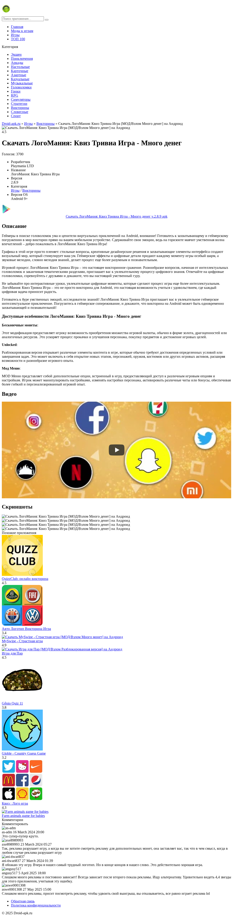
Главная (17, 27)
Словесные (19, 112)
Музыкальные (22, 83)
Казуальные (20, 79)
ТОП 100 (18, 39)
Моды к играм (22, 31)
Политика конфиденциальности (36, 905)
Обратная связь (23, 901)
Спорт (16, 116)
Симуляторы (20, 99)
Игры (15, 35)
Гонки (15, 91)
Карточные (19, 71)
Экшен (16, 54)
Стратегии (19, 104)
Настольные (20, 67)
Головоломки (21, 87)
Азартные (18, 75)
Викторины (20, 108)
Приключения (22, 58)
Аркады (17, 63)
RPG (14, 95)
